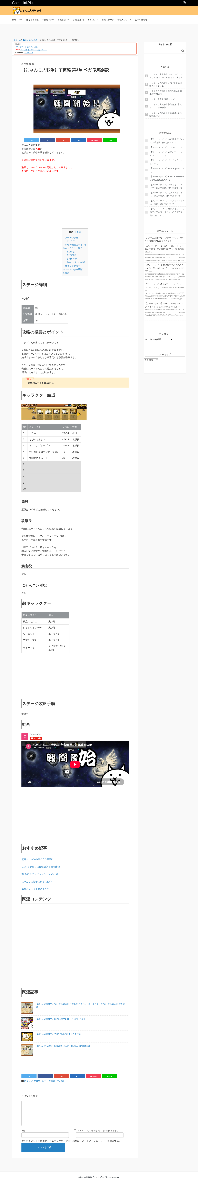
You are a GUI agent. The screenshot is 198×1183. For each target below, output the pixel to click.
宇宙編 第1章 (48, 19)
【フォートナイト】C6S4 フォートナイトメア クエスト (167, 154)
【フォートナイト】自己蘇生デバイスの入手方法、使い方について (167, 141)
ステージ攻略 (49, 1081)
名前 (23, 1131)
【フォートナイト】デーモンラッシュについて (167, 162)
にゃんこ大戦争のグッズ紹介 (36, 881)
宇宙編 (60, 1081)
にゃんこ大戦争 (32, 1081)
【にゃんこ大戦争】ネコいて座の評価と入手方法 (58, 1034)
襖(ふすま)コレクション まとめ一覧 (39, 874)
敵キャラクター (71, 266)
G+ (63, 140)
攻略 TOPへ (17, 19)
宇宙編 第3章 (79, 19)
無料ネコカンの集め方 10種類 (36, 859)
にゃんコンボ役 (76, 262)
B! (79, 140)
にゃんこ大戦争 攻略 (30, 10)
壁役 (71, 251)
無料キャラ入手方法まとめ (35, 889)
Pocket (94, 140)
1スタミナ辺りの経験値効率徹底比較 (40, 866)
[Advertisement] (99, 30)
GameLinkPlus (23, 3)
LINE (110, 140)
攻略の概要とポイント (75, 244)
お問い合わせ (141, 19)
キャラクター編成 (72, 248)
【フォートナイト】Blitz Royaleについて (167, 170)
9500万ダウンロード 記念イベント (33, 50)
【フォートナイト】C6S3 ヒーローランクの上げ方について (167, 178)
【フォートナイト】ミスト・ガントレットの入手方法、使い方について (167, 194)
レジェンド (93, 19)
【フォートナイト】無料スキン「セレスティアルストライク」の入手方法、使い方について (167, 212)
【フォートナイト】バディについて (166, 147)
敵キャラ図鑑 (32, 19)
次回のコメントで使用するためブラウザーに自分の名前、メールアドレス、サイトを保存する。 (71, 1141)
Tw (31, 140)
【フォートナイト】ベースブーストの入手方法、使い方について (167, 202)
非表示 (78, 232)
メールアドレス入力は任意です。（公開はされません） (98, 1131)
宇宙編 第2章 (63, 19)
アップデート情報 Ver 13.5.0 (27, 47)
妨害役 (72, 259)
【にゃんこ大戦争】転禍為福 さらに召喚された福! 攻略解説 (63, 1046)
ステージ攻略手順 (72, 269)
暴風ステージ (108, 19)
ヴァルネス (28, 53)
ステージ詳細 (70, 237)
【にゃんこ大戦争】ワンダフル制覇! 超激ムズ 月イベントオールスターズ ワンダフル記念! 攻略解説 (80, 1005)
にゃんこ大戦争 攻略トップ (161, 99)
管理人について (124, 19)
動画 (66, 273)
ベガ (71, 241)
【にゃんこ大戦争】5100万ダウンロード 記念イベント (61, 1019)
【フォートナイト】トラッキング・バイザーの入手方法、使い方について (167, 186)
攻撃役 (72, 255)
